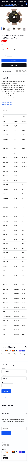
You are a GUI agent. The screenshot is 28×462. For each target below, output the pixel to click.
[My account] (22, 5)
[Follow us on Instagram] (5, 445)
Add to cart (14, 60)
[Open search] (19, 5)
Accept (5, 458)
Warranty (3, 100)
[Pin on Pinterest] (20, 71)
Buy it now (14, 65)
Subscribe (6, 433)
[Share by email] (25, 71)
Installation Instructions (7, 102)
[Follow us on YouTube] (8, 445)
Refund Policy (4, 397)
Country (3, 368)
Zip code (3, 382)
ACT (2, 44)
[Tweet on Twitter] (23, 71)
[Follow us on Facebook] (2, 445)
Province (3, 375)
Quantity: (3, 55)
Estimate (6, 391)
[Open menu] (2, 4)
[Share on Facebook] (17, 71)
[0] (25, 5)
